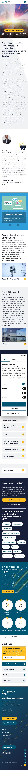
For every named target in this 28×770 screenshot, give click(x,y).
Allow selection (14, 408)
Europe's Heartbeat (8, 669)
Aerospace (6, 524)
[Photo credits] (23, 470)
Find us (4, 729)
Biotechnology (17, 524)
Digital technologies (9, 538)
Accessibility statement (8, 738)
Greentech (21, 542)
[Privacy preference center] (25, 762)
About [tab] (23, 359)
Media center (7, 680)
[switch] (24, 388)
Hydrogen (6, 547)
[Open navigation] (25, 2)
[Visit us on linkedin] (25, 750)
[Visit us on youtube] (25, 756)
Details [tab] (14, 359)
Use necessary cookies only (14, 413)
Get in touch (6, 591)
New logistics (7, 551)
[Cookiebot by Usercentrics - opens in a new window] (20, 356)
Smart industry (7, 556)
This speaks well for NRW (10, 664)
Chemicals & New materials (11, 533)
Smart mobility (19, 556)
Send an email (15, 500)
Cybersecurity (7, 528)
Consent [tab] (5, 359)
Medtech (14, 547)
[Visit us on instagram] (25, 753)
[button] (10, 225)
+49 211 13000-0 (15, 504)
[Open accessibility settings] (25, 759)
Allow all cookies (14, 403)
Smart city (17, 551)
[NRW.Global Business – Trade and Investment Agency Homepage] (6, 2)
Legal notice (5, 732)
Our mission (6, 675)
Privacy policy (6, 735)
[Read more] (25, 279)
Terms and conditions (8, 741)
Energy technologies (9, 542)
